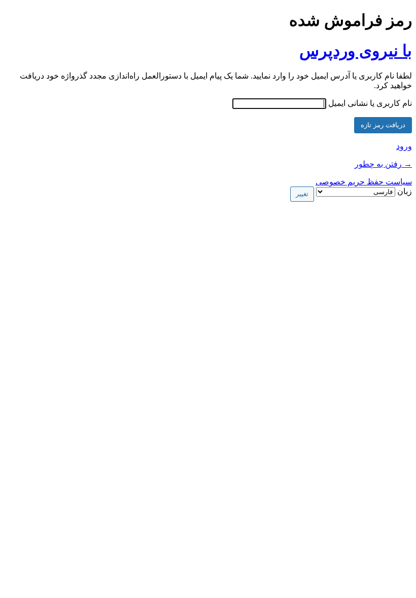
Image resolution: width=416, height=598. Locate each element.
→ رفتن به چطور (383, 164)
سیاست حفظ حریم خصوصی (364, 181)
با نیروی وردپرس (355, 51)
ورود (404, 146)
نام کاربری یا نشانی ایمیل (370, 103)
